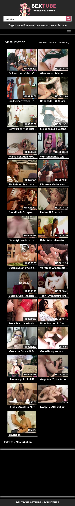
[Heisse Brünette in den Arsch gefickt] (53, 199)
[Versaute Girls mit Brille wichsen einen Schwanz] (22, 338)
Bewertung (64, 42)
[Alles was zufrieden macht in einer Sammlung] (53, 60)
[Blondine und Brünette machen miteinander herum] (53, 310)
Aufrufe (52, 42)
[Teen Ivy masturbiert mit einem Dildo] (53, 283)
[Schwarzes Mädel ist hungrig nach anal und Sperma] (22, 116)
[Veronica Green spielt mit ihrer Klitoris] (53, 255)
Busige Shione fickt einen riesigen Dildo (33, 267)
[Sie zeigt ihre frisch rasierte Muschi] (22, 227)
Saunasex (15, 434)
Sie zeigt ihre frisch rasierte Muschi (30, 240)
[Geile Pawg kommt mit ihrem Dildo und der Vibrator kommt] (53, 338)
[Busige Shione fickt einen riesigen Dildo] (22, 255)
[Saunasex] (22, 422)
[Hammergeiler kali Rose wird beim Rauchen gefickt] (22, 366)
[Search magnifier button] (68, 18)
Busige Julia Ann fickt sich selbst (28, 295)
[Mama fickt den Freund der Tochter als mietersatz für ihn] (22, 144)
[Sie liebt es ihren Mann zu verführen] (22, 171)
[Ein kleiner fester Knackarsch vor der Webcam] (22, 88)
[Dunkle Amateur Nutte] (22, 394)
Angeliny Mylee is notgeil (55, 379)
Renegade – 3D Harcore (55, 100)
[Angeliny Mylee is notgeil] (53, 366)
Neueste (43, 42)
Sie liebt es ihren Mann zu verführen (31, 184)
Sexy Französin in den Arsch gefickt (31, 323)
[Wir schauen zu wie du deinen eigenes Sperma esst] (53, 144)
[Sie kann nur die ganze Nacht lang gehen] (53, 116)
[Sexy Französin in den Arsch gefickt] (22, 310)
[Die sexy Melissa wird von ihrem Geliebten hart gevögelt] (53, 171)
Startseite (8, 442)
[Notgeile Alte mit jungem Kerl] (53, 394)
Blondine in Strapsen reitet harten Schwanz (35, 212)
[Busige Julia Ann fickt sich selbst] (22, 283)
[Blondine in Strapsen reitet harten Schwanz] (22, 199)
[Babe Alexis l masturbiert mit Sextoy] (53, 227)
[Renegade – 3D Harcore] (53, 88)
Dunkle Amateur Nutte (23, 406)
